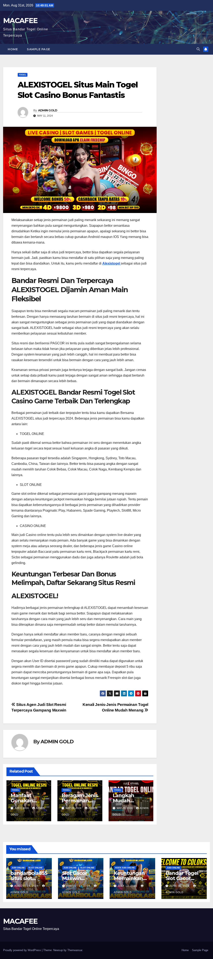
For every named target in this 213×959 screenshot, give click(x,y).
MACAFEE (20, 20)
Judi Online (18, 868)
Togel (22, 75)
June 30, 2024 (180, 885)
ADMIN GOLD (47, 110)
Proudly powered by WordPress (22, 950)
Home (13, 49)
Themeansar (74, 950)
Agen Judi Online (125, 868)
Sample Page (38, 49)
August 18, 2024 (26, 885)
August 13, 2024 (78, 885)
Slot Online (35, 868)
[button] (198, 49)
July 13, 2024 (128, 885)
